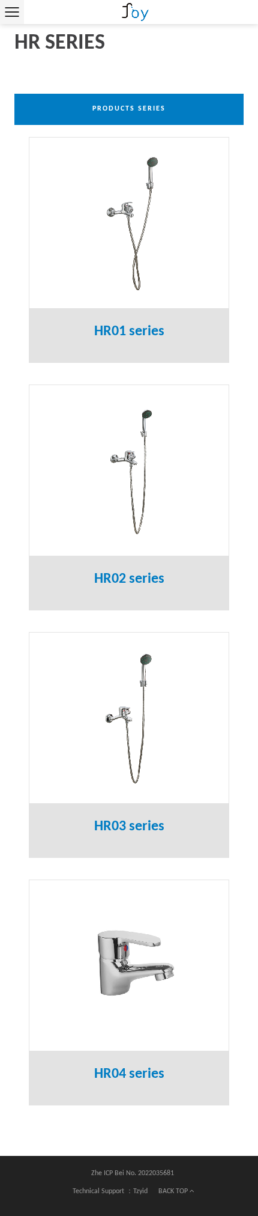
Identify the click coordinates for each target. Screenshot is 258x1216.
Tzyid (140, 1191)
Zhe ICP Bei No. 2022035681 (132, 1173)
